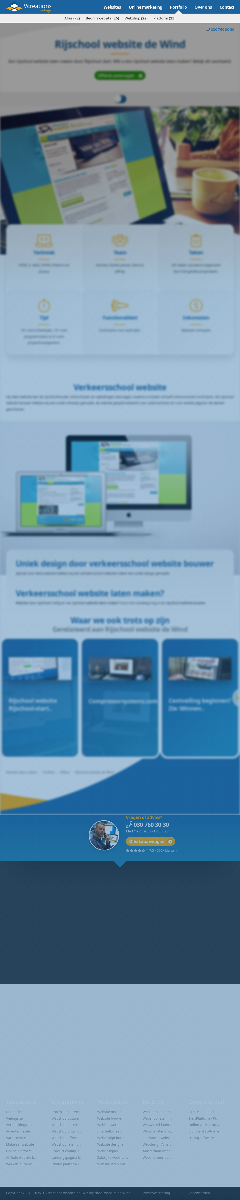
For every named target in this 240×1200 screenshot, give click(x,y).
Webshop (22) (136, 18)
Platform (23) (165, 18)
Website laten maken (31, 7)
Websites (112, 7)
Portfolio (178, 7)
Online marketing (145, 7)
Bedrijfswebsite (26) (102, 18)
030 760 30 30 (222, 29)
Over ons (203, 7)
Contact (227, 7)
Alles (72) (72, 18)
